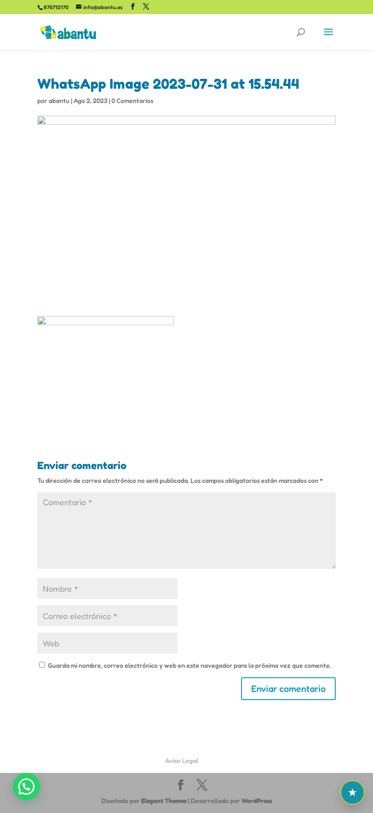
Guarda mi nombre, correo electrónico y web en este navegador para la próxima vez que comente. (189, 665)
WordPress (257, 800)
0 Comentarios (132, 100)
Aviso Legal (181, 760)
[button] (26, 786)
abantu (59, 100)
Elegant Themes (163, 800)
